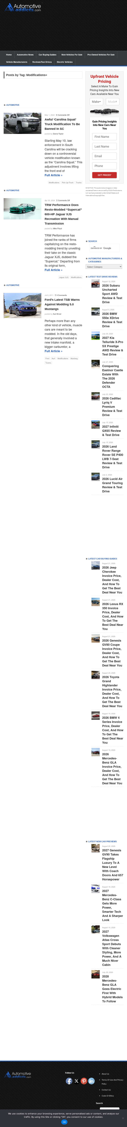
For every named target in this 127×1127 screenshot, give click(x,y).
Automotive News (25, 54)
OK (64, 1122)
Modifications (54, 182)
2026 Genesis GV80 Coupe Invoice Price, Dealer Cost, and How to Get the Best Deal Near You (112, 652)
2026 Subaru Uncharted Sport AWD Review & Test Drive (112, 293)
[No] (123, 1118)
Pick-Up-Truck (67, 182)
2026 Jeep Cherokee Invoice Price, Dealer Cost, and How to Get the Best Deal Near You (112, 579)
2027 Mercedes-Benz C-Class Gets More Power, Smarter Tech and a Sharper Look (112, 905)
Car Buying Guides (47, 54)
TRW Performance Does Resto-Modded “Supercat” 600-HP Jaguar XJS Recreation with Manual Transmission (63, 214)
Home (9, 54)
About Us (105, 1073)
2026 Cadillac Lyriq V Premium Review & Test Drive (112, 406)
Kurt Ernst (57, 313)
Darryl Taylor (58, 133)
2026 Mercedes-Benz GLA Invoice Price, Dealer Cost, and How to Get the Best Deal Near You (112, 768)
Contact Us (106, 1089)
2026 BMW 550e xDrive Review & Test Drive (112, 319)
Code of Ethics (108, 1095)
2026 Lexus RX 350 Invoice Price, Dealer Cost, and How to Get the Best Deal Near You (112, 616)
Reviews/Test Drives (42, 61)
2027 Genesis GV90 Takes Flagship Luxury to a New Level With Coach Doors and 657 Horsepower (112, 864)
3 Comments (62, 295)
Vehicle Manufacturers (16, 61)
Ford (47, 358)
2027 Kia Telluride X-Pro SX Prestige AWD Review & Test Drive (112, 346)
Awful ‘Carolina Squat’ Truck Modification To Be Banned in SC (62, 124)
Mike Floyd (57, 228)
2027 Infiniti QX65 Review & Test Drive (111, 430)
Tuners (48, 362)
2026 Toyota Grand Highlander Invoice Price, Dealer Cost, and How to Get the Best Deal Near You (112, 691)
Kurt (53, 358)
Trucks (79, 182)
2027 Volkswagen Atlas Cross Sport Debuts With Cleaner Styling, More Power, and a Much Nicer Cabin (111, 948)
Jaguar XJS (63, 277)
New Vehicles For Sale (72, 54)
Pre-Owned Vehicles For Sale (101, 54)
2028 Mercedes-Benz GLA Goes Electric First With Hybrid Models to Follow (112, 988)
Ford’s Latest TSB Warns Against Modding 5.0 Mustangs (62, 304)
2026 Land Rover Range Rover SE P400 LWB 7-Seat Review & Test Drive (112, 456)
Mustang (74, 358)
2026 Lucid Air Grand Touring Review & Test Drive (112, 485)
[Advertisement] (84, 27)
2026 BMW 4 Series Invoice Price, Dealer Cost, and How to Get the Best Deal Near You (112, 730)
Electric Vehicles (65, 61)
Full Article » (54, 175)
